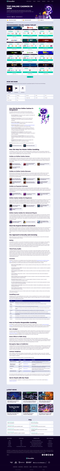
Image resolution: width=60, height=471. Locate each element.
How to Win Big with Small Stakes (36, 443)
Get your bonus (14, 35)
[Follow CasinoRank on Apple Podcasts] (52, 455)
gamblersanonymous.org (26, 361)
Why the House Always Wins (36, 440)
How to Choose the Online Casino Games (36, 442)
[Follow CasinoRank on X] (46, 455)
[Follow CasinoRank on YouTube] (48, 455)
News (52, 1)
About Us (50, 440)
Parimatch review (45, 61)
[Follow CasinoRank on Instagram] (44, 455)
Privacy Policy (50, 446)
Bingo (21, 440)
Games (34, 1)
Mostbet (9, 442)
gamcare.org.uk (25, 368)
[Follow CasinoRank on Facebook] (42, 455)
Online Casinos (29, 1)
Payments (43, 1)
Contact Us (50, 442)
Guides (48, 1)
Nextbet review (30, 73)
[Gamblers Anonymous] (15, 462)
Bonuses (38, 1)
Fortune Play (10, 446)
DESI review (14, 73)
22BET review (30, 49)
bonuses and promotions (15, 123)
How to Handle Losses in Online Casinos (36, 446)
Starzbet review (46, 73)
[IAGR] (11, 462)
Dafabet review (46, 49)
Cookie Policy (31, 469)
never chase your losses (13, 333)
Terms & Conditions (18, 469)
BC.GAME (9, 443)
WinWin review (14, 61)
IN (7, 454)
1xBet (9, 440)
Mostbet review (14, 49)
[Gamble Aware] (40, 462)
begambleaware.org (26, 366)
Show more (29, 76)
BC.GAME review (30, 61)
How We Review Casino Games (21, 446)
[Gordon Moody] (28, 462)
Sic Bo (21, 443)
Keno (21, 442)
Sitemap (43, 469)
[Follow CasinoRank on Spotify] (50, 455)
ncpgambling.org (25, 363)
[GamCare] (21, 462)
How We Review (50, 443)
